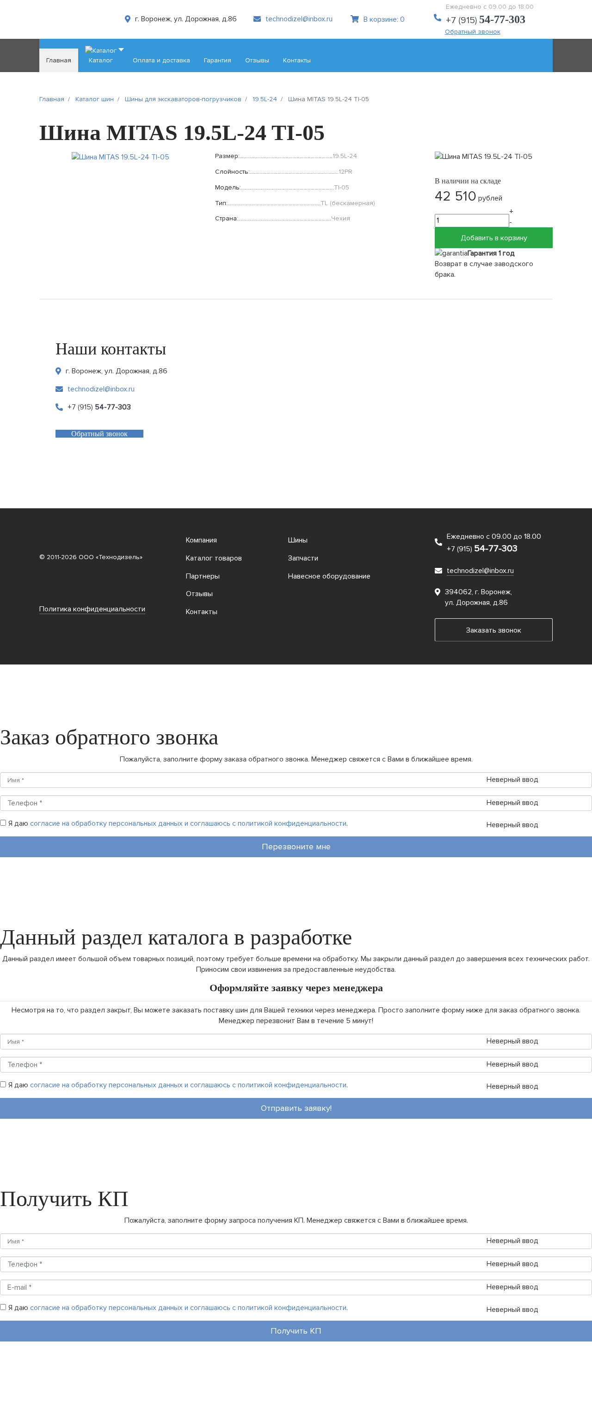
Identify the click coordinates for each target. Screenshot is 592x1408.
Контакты (201, 611)
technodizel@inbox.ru (299, 19)
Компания (201, 540)
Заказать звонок (493, 630)
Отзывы (199, 593)
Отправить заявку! (296, 1108)
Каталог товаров (214, 558)
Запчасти (303, 558)
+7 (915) (485, 20)
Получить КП (296, 1331)
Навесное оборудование (329, 576)
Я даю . (178, 823)
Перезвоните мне (296, 846)
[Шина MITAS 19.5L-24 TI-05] (120, 156)
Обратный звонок (472, 32)
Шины (298, 540)
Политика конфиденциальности (92, 609)
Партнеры (203, 576)
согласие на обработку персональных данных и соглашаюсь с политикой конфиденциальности (188, 823)
